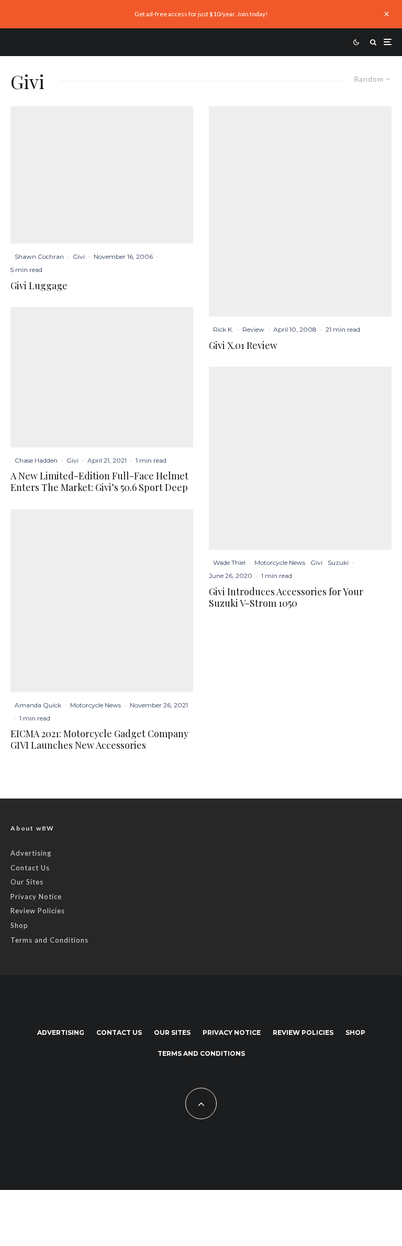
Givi (79, 256)
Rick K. (223, 329)
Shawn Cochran (39, 256)
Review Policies (37, 910)
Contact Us (30, 868)
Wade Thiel (229, 562)
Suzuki (338, 562)
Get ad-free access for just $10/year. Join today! (201, 14)
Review (253, 329)
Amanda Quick (38, 705)
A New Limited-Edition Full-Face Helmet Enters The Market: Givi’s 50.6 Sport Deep (99, 482)
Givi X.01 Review (243, 346)
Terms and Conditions (49, 940)
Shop (19, 925)
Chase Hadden (36, 460)
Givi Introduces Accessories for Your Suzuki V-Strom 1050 (286, 597)
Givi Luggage (39, 286)
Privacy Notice (36, 896)
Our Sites (26, 882)
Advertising (30, 853)
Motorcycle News (95, 705)
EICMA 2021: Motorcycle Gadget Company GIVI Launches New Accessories (99, 739)
